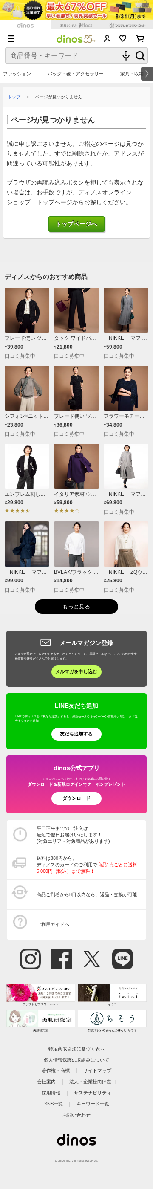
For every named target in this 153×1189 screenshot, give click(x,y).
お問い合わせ (76, 1114)
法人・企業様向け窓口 (92, 1081)
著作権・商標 (56, 1070)
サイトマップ (97, 1070)
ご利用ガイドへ (53, 924)
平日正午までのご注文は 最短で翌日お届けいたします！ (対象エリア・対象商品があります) (73, 835)
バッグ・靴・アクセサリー (76, 73)
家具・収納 (132, 73)
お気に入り (123, 38)
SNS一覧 (53, 1103)
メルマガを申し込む (76, 671)
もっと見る (76, 607)
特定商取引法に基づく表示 (76, 1048)
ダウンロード (76, 798)
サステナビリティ (92, 1092)
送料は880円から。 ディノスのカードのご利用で (87, 865)
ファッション (17, 73)
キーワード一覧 (92, 1103)
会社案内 (46, 1081)
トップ (14, 97)
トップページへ (76, 224)
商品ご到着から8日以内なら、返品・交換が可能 (87, 894)
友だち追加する (76, 733)
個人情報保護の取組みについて (76, 1059)
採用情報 (51, 1092)
